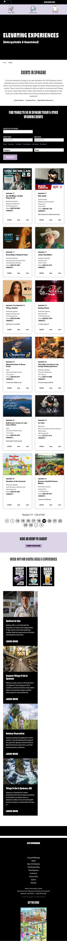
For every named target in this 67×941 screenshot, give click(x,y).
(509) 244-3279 (47, 265)
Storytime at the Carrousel (15, 481)
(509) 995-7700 (47, 209)
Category (7, 150)
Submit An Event (30, 100)
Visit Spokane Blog (34, 867)
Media (33, 861)
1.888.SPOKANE (40, 893)
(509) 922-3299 (15, 492)
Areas (37, 150)
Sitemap (33, 883)
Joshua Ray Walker (45, 255)
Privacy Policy (33, 876)
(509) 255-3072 (47, 494)
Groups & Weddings (33, 858)
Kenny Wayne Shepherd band (17, 255)
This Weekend (27, 144)
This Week (18, 144)
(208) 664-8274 (15, 377)
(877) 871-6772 (47, 436)
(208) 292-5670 (15, 435)
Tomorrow (11, 144)
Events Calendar (19, 100)
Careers (33, 880)
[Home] (7, 2)
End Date (37, 137)
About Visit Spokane (33, 864)
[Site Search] (59, 2)
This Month (43, 144)
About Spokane (33, 870)
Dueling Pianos (43, 308)
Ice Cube (41, 423)
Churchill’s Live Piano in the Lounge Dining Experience (48, 365)
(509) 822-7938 (47, 318)
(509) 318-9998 (15, 208)
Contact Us (33, 873)
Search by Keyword (10, 129)
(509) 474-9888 (47, 377)
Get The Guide (33, 903)
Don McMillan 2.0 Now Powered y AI (14, 197)
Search (10, 157)
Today (5, 144)
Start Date (7, 137)
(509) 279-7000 (15, 265)
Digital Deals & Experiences (45, 100)
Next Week (35, 144)
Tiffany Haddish (12, 308)
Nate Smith (42, 196)
